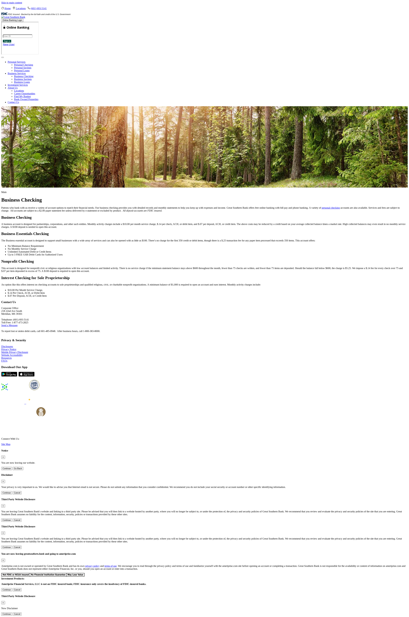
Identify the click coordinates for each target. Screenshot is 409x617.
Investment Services (18, 85)
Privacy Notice (8, 349)
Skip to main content (11, 2)
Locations (21, 8)
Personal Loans (22, 70)
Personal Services (16, 62)
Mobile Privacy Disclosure (14, 352)
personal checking (331, 207)
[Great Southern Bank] (13, 17)
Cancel (17, 493)
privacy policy (92, 566)
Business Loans (22, 82)
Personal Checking (23, 64)
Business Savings (23, 79)
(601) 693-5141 (39, 8)
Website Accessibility (12, 355)
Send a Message (9, 325)
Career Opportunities (24, 93)
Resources (6, 358)
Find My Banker (22, 96)
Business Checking (23, 76)
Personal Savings (22, 67)
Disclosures (7, 346)
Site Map (5, 444)
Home (7, 8)
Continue (7, 468)
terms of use (110, 566)
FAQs (4, 360)
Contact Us (13, 102)
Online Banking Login (12, 20)
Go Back (18, 468)
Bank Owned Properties (26, 99)
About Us (13, 87)
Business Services (17, 73)
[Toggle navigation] (2, 57)
